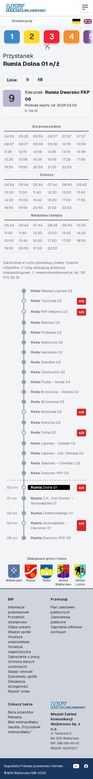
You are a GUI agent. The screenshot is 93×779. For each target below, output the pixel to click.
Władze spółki (19, 632)
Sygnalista (11, 766)
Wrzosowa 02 (47, 402)
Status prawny (19, 627)
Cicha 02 (43, 432)
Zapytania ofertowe (66, 627)
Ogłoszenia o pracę (24, 656)
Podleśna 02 (46, 332)
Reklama (15, 717)
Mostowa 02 (46, 411)
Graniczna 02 (47, 342)
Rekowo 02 (45, 322)
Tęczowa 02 (46, 301)
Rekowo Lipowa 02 (51, 291)
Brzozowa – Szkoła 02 (55, 392)
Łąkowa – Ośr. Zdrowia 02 (57, 453)
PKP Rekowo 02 (49, 311)
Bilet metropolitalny (23, 722)
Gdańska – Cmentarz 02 (55, 463)
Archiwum (58, 632)
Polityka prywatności (35, 766)
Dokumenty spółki (22, 676)
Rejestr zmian (19, 691)
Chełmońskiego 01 (52, 513)
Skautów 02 (46, 362)
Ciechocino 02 (48, 372)
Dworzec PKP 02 (50, 473)
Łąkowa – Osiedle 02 (53, 443)
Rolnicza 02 (46, 422)
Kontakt (57, 766)
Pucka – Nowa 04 (50, 382)
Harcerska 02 (46, 352)
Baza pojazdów (20, 712)
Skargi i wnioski (20, 671)
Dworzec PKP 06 (51, 538)
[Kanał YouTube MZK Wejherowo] (76, 766)
